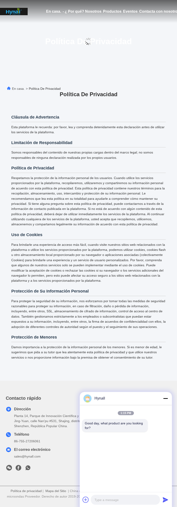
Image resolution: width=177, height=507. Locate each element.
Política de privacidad (26, 491)
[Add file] (86, 500)
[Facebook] (18, 469)
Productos (112, 11)
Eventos (130, 11)
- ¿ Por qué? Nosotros (82, 11)
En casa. (53, 11)
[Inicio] (14, 11)
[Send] (165, 500)
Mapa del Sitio (55, 491)
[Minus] (165, 398)
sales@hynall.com (27, 456)
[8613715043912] (28, 469)
